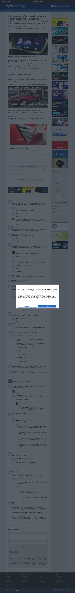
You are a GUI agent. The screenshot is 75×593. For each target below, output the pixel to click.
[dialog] (37, 296)
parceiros (27, 289)
